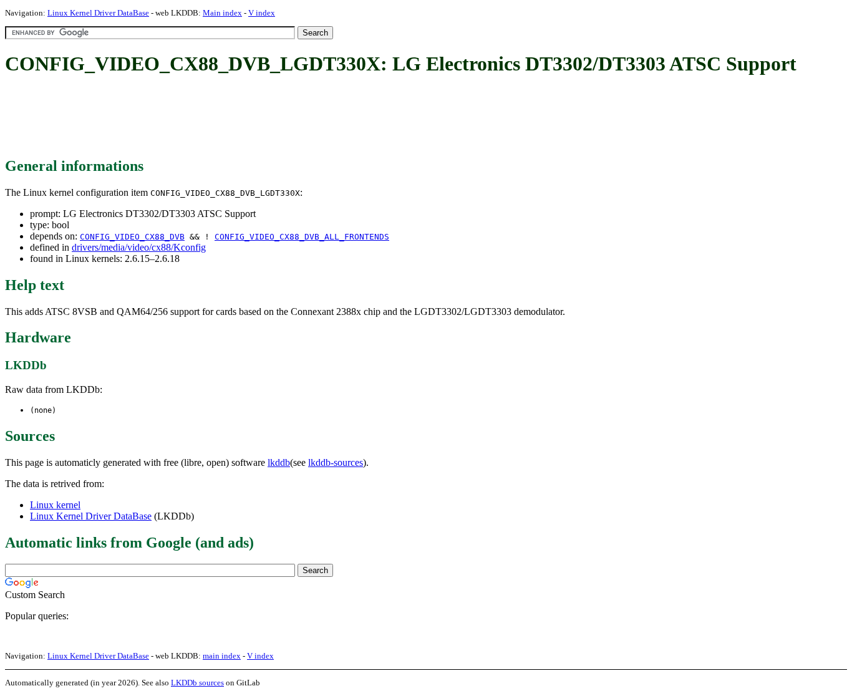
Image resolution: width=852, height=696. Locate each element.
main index (222, 655)
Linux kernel (55, 505)
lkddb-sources (335, 462)
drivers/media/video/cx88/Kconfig (139, 247)
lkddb (279, 462)
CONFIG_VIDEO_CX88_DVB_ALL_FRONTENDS (302, 236)
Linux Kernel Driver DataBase (98, 12)
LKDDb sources (197, 682)
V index (261, 12)
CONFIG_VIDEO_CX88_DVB (132, 236)
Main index (222, 12)
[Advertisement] (232, 117)
